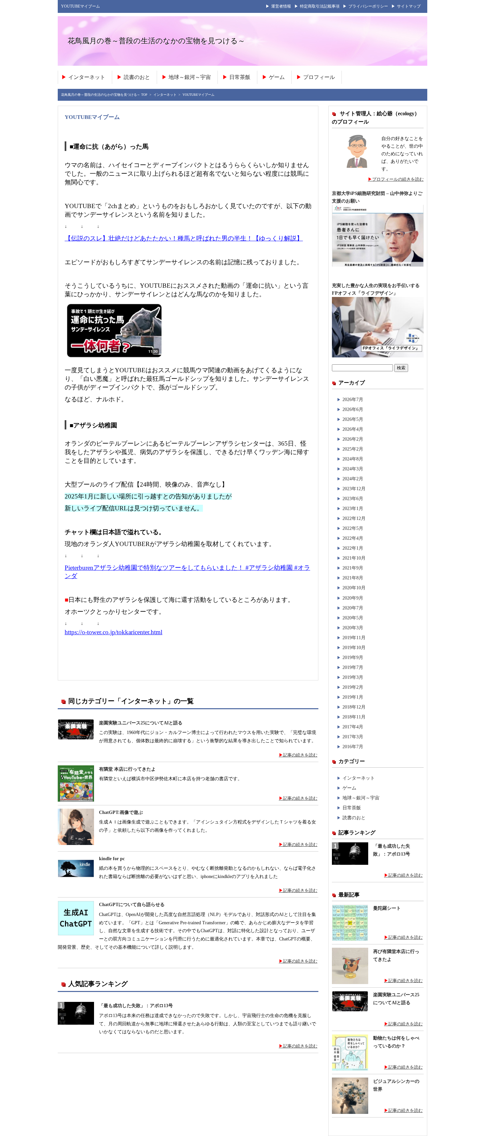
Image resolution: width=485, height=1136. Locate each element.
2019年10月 (354, 647)
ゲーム (277, 77)
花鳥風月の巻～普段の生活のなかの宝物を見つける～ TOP (104, 94)
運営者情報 (281, 6)
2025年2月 (352, 449)
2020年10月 (354, 587)
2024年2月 (352, 478)
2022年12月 (354, 518)
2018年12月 (354, 707)
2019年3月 (352, 677)
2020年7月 (352, 607)
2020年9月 (352, 598)
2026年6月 (352, 409)
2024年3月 (352, 468)
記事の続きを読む (300, 754)
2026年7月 (352, 399)
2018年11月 (354, 716)
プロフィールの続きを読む (398, 179)
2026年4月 (352, 429)
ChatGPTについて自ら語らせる (132, 904)
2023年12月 (354, 488)
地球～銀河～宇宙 (190, 77)
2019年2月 (352, 687)
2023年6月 (352, 498)
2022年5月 (352, 528)
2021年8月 (352, 577)
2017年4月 (352, 726)
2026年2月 (352, 439)
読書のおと (137, 77)
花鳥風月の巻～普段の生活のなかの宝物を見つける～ (156, 41)
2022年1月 (352, 548)
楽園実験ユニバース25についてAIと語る (140, 722)
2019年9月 (352, 657)
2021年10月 (354, 558)
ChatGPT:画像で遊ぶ (121, 812)
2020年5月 (352, 617)
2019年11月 (354, 637)
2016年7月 (352, 746)
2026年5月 (352, 419)
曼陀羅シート (387, 908)
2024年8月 (352, 458)
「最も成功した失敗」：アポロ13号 (136, 1005)
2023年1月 (352, 508)
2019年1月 (352, 697)
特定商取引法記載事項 (320, 6)
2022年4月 (352, 538)
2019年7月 (352, 667)
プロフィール (319, 77)
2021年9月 (352, 567)
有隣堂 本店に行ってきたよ (127, 769)
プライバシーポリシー (368, 6)
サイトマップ (409, 6)
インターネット (86, 77)
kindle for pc (112, 858)
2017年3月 (352, 736)
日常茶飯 (239, 77)
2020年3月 (352, 627)
